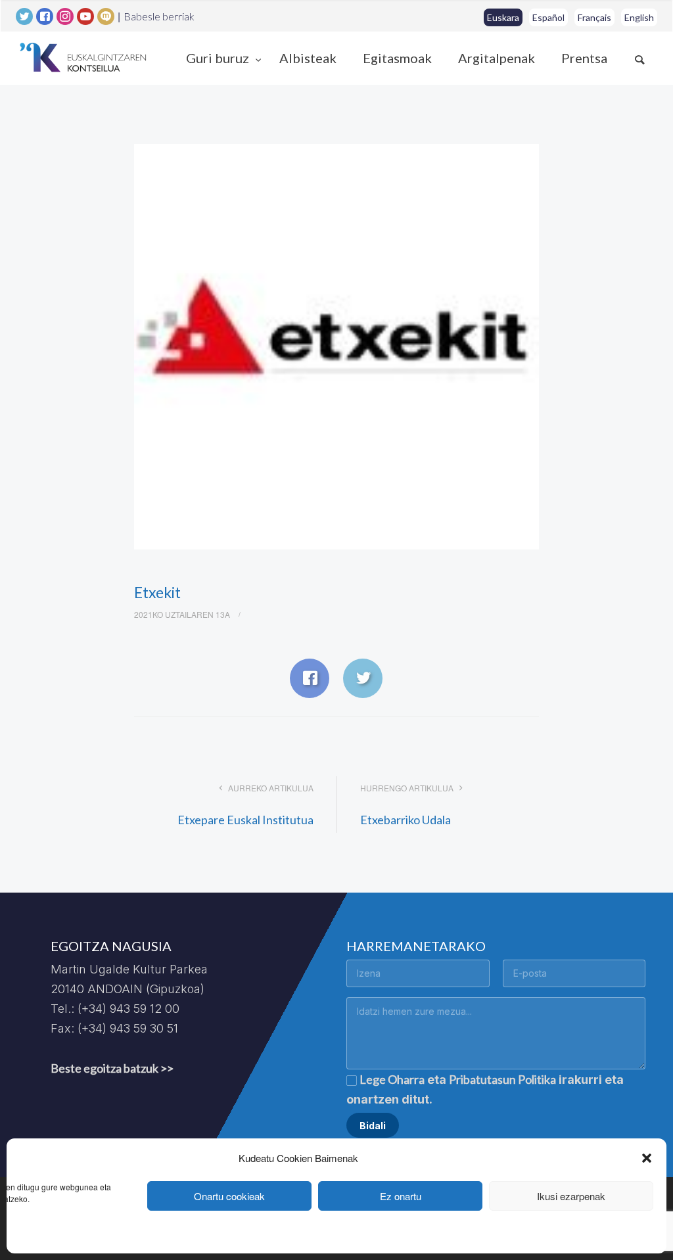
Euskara (503, 17)
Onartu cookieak (229, 1196)
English (639, 17)
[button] (646, 1158)
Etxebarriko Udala (405, 819)
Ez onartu (400, 1196)
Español (548, 17)
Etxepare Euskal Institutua (245, 819)
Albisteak (307, 58)
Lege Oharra (392, 1079)
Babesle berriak (159, 16)
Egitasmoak (397, 58)
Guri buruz (219, 58)
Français (594, 17)
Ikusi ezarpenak (571, 1196)
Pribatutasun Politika (502, 1079)
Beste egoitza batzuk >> (112, 1068)
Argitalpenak (496, 58)
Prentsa (584, 58)
